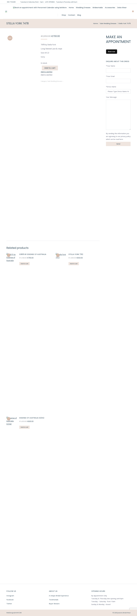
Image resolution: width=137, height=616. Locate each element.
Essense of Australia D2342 (31, 418)
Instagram (10, 596)
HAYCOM (19, 613)
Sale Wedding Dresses (54, 81)
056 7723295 (11, 2)
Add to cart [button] (24, 264)
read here (119, 139)
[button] (46, 72)
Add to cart (49, 68)
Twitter (9, 603)
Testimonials (53, 600)
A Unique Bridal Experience (59, 596)
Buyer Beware (54, 603)
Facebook (9, 600)
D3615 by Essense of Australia (32, 254)
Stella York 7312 (75, 254)
